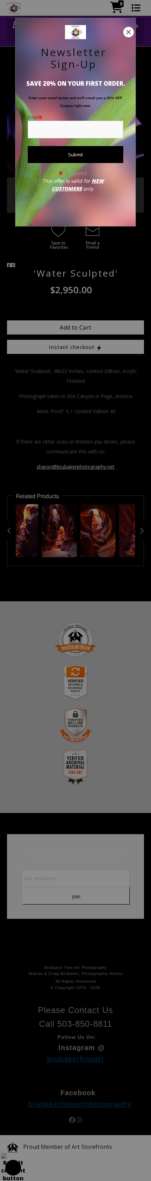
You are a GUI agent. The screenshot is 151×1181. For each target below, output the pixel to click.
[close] (128, 32)
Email (33, 117)
